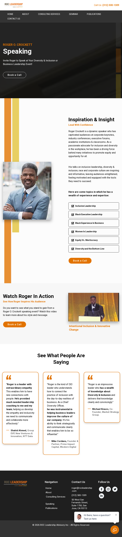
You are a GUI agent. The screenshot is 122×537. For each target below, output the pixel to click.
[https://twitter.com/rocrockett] (115, 489)
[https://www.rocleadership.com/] (13, 5)
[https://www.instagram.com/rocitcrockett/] (108, 489)
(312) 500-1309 (79, 495)
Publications (94, 14)
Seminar (73, 14)
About (25, 14)
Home (10, 14)
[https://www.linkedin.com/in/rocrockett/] (101, 496)
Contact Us (13, 19)
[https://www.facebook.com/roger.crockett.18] (101, 489)
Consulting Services (49, 14)
